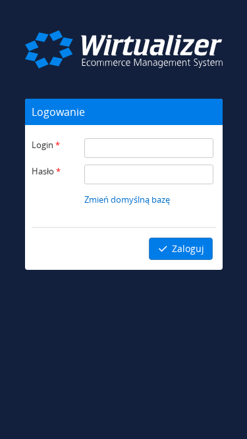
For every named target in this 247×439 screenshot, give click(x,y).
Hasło (46, 171)
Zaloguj (186, 248)
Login (46, 145)
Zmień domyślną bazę (127, 199)
